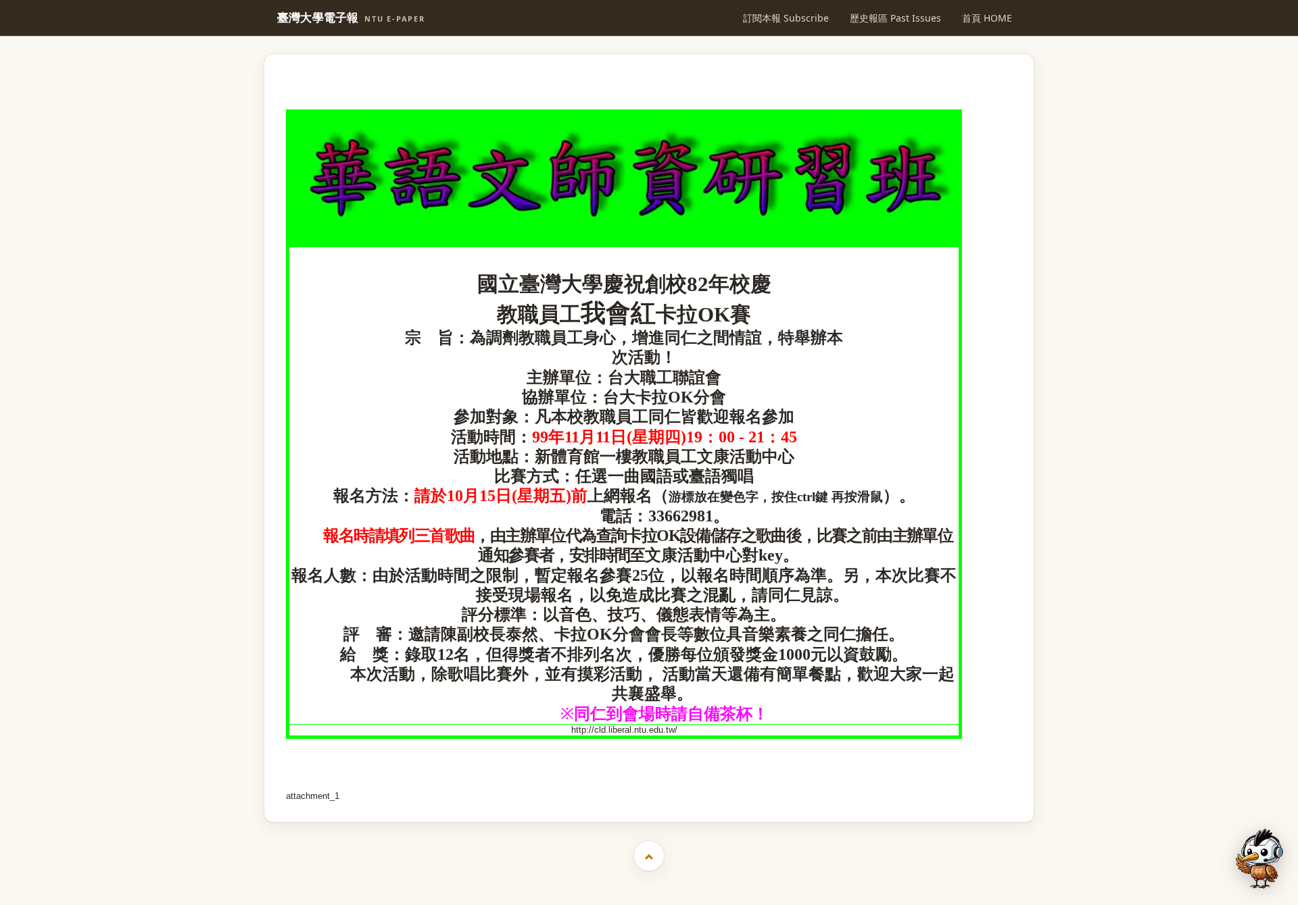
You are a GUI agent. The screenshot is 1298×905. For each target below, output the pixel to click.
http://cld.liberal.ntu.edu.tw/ (624, 730)
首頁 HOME (987, 17)
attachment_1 (312, 796)
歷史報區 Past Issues (895, 17)
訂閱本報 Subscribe (786, 17)
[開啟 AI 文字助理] (1259, 859)
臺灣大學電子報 (351, 18)
